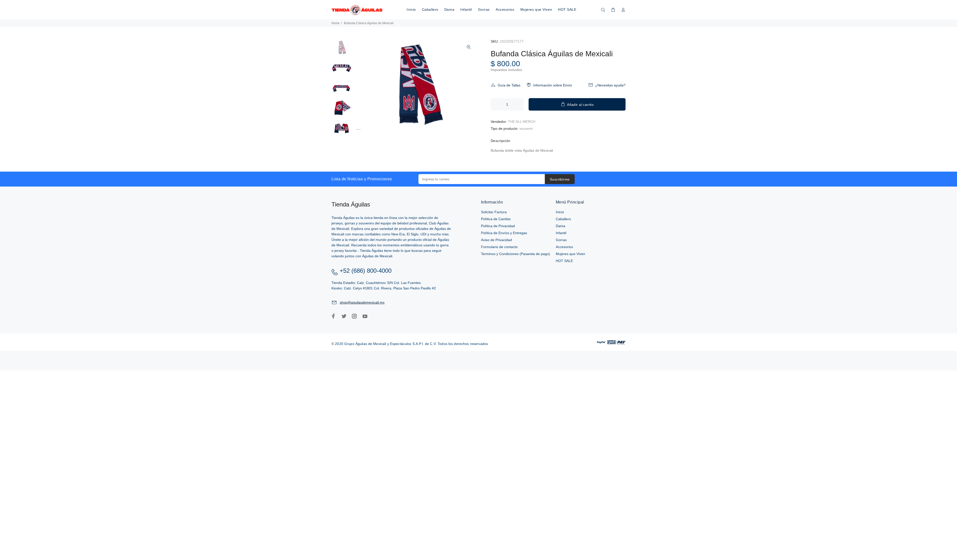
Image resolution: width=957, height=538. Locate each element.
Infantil (561, 233)
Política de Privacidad (498, 226)
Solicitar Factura (494, 212)
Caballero (563, 219)
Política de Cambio (496, 219)
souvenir (526, 129)
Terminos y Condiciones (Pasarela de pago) (515, 254)
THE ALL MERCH (521, 122)
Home (335, 23)
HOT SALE (564, 261)
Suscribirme (560, 179)
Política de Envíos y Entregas (504, 233)
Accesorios (564, 247)
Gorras (561, 240)
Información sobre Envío (552, 85)
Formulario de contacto (499, 247)
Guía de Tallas (509, 85)
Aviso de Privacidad (496, 240)
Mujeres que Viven (570, 254)
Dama (560, 226)
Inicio (560, 212)
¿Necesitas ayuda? (610, 85)
